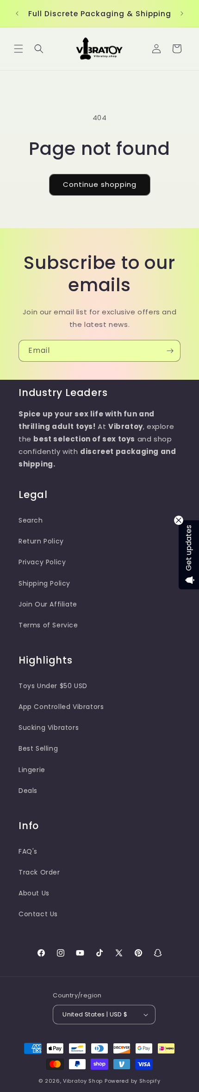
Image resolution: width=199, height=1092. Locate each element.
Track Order (39, 872)
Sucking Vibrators (49, 727)
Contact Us (38, 914)
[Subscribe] (170, 351)
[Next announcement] (182, 13)
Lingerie (32, 769)
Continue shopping (100, 184)
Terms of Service (48, 625)
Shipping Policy (44, 583)
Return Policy (41, 541)
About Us (34, 893)
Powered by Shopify (133, 1081)
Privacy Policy (42, 562)
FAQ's (28, 851)
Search (31, 520)
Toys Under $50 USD (53, 685)
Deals (28, 790)
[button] (18, 48)
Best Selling (38, 748)
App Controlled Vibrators (61, 706)
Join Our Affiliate (48, 604)
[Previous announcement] (17, 13)
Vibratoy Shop (83, 1081)
